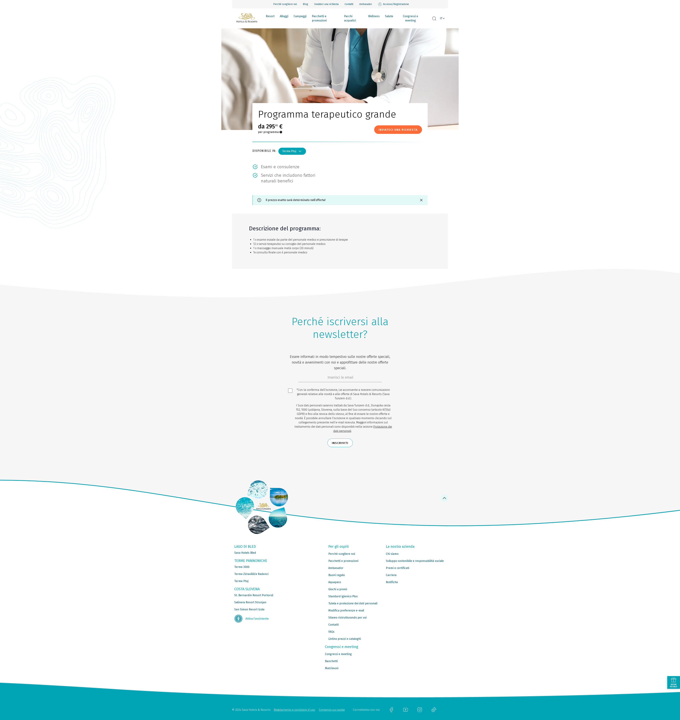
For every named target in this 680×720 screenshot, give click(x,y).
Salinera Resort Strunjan (250, 602)
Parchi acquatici (350, 18)
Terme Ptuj (289, 151)
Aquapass (334, 582)
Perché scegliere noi (285, 4)
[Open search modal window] (434, 19)
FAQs (331, 631)
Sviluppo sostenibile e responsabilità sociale (415, 561)
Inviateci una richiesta (326, 4)
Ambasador (365, 4)
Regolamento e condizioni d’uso (294, 710)
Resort (270, 16)
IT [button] (441, 18)
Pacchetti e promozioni (319, 18)
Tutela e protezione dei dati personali (352, 603)
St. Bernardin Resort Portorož (253, 595)
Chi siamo (392, 553)
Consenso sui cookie (332, 710)
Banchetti (331, 661)
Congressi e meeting (410, 18)
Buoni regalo (336, 575)
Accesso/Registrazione (396, 4)
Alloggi (284, 16)
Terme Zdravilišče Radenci (251, 574)
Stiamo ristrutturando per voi (347, 617)
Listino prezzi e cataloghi (344, 638)
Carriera (391, 575)
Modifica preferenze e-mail (346, 610)
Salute (389, 16)
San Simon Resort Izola (249, 609)
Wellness (374, 16)
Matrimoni (331, 668)
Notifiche (392, 582)
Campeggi (300, 16)
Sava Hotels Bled (245, 552)
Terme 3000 (242, 567)
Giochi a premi (337, 589)
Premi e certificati (397, 568)
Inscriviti (340, 443)
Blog (305, 4)
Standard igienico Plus (343, 596)
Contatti (349, 4)
